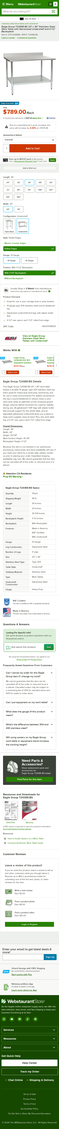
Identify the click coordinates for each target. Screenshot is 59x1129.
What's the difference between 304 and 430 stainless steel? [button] (27, 726)
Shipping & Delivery (41, 1080)
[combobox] (29, 11)
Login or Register (29, 924)
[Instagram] (4, 1019)
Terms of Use (21, 659)
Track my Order (29, 1071)
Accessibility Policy (29, 1109)
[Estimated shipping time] (49, 291)
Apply (53, 160)
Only (5, 108)
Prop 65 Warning (12, 476)
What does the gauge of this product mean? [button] (25, 713)
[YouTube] (11, 1019)
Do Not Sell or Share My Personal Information (29, 1114)
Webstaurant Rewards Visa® (25, 161)
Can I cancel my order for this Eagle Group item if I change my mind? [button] (25, 674)
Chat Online (15, 1080)
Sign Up (50, 957)
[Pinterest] (35, 1019)
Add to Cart (12, 372)
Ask (49, 647)
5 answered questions (26, 38)
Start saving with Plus (21, 974)
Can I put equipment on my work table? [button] (27, 702)
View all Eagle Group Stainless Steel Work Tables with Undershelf (35, 338)
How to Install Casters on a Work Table (32, 838)
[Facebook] (19, 1019)
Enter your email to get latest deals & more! (27, 951)
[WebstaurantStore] (29, 1001)
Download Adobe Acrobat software (17, 829)
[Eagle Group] (11, 338)
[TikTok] (27, 1019)
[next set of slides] (56, 365)
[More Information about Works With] (19, 350)
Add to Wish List (29, 168)
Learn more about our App (24, 990)
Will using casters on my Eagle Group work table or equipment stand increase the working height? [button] (27, 741)
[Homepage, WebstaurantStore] (29, 4)
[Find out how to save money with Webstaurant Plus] (3, 358)
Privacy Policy (36, 659)
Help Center (29, 1062)
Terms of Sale (29, 1094)
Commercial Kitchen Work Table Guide (32, 843)
